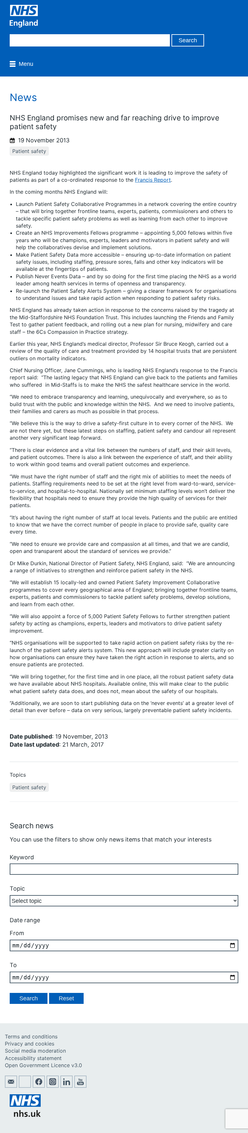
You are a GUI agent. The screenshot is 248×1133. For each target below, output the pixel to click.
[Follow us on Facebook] (39, 1086)
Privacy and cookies (29, 1043)
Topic (17, 888)
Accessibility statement (33, 1058)
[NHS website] (25, 1115)
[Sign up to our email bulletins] (11, 1086)
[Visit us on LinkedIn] (66, 1086)
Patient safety (29, 151)
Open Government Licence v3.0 (43, 1065)
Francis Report (153, 180)
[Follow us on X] (25, 1086)
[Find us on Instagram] (52, 1086)
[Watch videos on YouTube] (80, 1086)
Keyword (22, 857)
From (17, 933)
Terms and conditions (31, 1036)
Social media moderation (35, 1050)
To (13, 965)
